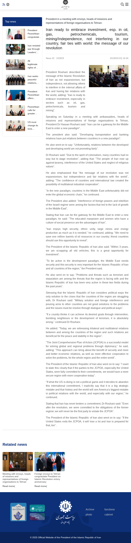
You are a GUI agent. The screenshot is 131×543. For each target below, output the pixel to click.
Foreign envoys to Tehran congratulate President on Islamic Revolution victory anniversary (48, 478)
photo (89, 514)
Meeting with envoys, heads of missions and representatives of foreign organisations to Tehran (17, 478)
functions (109, 509)
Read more (8, 486)
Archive (90, 509)
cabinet (108, 514)
